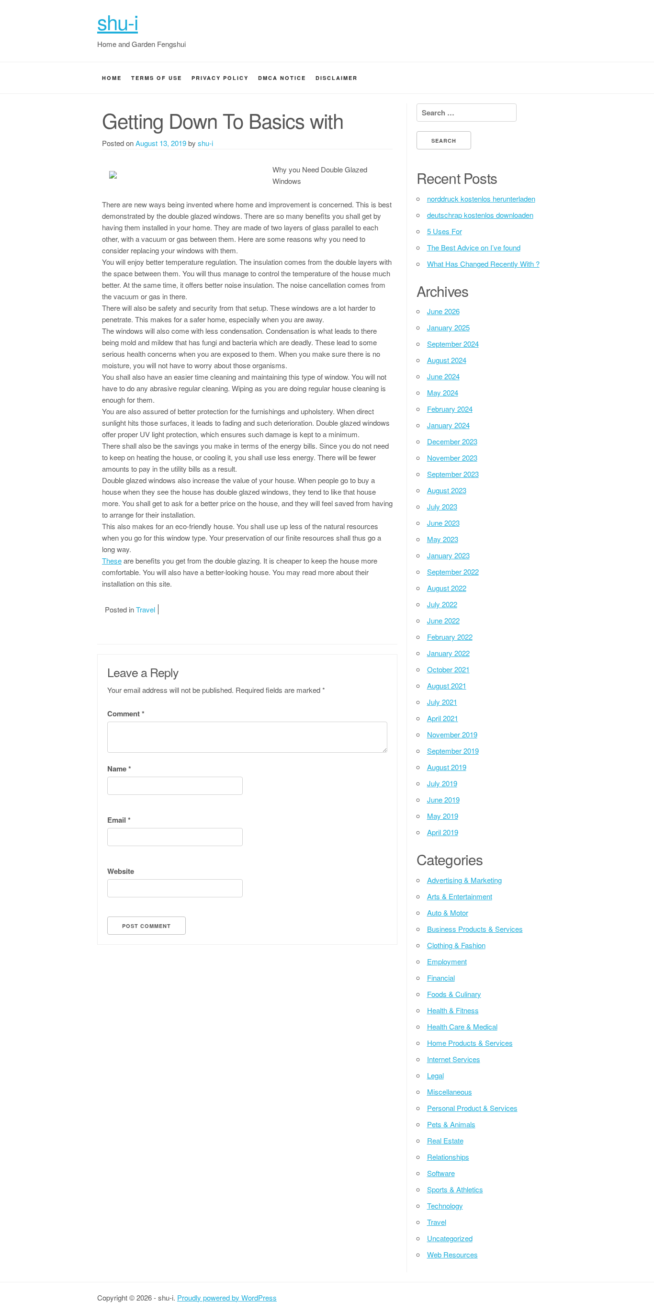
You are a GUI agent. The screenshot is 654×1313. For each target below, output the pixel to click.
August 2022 (446, 588)
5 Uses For (444, 231)
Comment (126, 713)
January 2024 (448, 425)
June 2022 (443, 620)
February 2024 (450, 409)
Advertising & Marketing (464, 880)
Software (441, 1173)
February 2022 (450, 637)
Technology (445, 1205)
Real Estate (445, 1140)
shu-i (117, 21)
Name (119, 768)
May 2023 (442, 539)
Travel (145, 609)
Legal (435, 1075)
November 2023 (452, 458)
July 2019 (442, 783)
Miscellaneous (449, 1092)
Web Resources (452, 1254)
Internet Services (453, 1059)
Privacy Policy (220, 77)
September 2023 (453, 474)
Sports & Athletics (455, 1189)
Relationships (448, 1157)
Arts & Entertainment (459, 896)
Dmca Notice (282, 77)
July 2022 (442, 604)
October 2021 (448, 669)
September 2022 (453, 571)
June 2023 (443, 523)
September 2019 (453, 751)
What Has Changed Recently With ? (483, 264)
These (112, 560)
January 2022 (448, 653)
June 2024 (443, 376)
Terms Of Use (156, 77)
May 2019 (442, 816)
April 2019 (442, 832)
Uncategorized (450, 1238)
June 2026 (443, 311)
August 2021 (446, 685)
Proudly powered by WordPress (227, 1297)
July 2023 (442, 506)
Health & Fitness (453, 1010)
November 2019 (452, 734)
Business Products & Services (475, 929)
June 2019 (443, 799)
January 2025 (448, 327)
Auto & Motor (447, 912)
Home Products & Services (470, 1043)
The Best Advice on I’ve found (473, 247)
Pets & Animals (451, 1124)
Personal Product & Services (472, 1108)
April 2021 (442, 718)
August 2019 (446, 767)
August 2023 (446, 490)
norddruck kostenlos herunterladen (481, 198)
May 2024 (442, 392)
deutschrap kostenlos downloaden (480, 215)
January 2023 (448, 555)
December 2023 (452, 441)
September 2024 (453, 344)
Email (119, 820)
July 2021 (442, 702)
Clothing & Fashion (456, 945)
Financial (441, 978)
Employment (447, 961)
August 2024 (446, 360)
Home (112, 77)
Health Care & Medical (462, 1026)
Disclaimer (337, 77)
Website (120, 871)
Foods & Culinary (454, 994)
